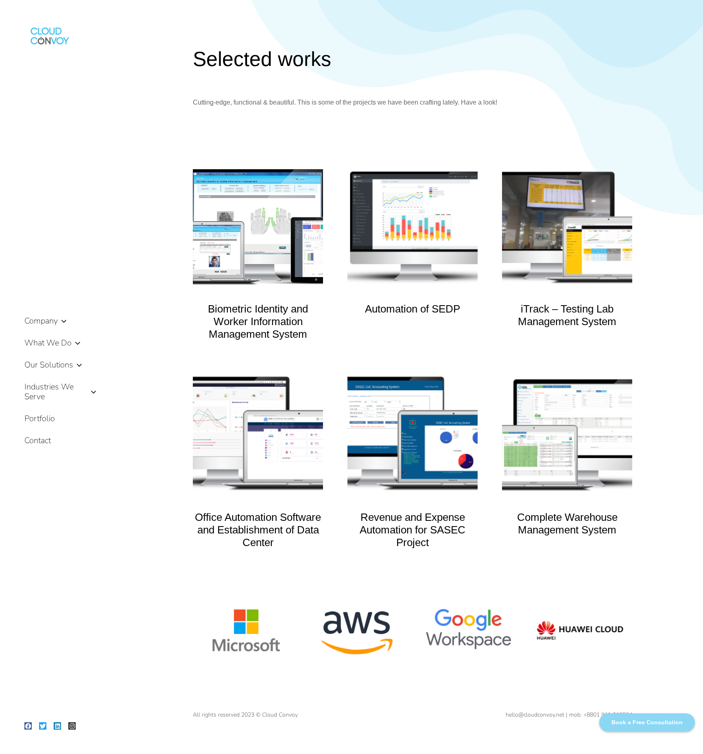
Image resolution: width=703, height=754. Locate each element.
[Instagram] (72, 726)
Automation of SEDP (412, 309)
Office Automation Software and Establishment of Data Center (258, 530)
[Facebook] (28, 726)
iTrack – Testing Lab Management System (567, 315)
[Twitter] (42, 726)
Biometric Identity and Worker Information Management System (258, 321)
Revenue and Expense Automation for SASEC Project (412, 530)
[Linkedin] (57, 726)
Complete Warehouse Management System (567, 523)
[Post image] (258, 225)
